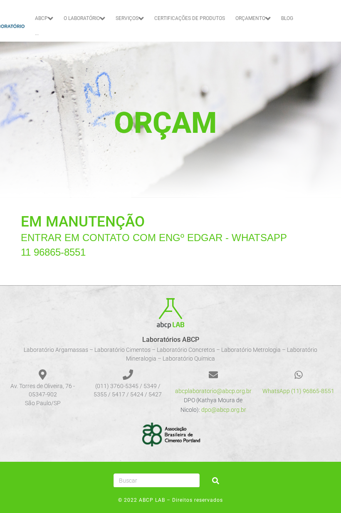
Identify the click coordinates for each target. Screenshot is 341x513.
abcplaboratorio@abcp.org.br (213, 391)
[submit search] (215, 480)
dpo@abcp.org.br (223, 409)
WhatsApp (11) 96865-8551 (298, 391)
